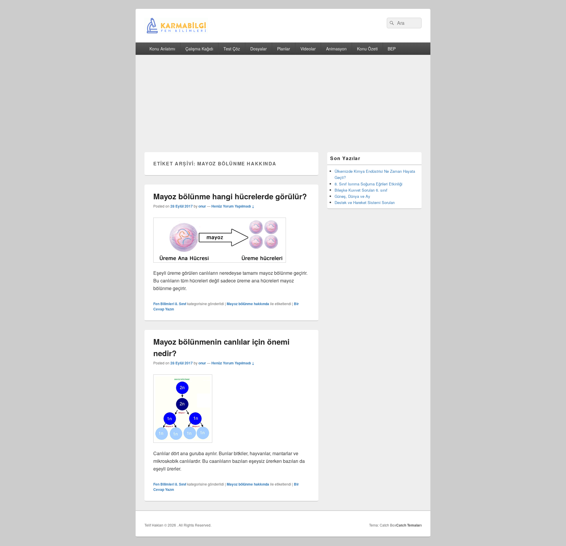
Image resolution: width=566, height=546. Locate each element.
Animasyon (336, 49)
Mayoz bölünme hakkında (248, 303)
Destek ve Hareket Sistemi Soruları (365, 202)
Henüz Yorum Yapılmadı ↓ (232, 206)
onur (202, 206)
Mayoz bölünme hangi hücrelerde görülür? (230, 196)
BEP (392, 49)
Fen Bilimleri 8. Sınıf (169, 303)
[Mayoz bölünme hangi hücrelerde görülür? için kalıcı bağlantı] (219, 265)
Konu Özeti (367, 49)
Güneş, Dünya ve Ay (352, 196)
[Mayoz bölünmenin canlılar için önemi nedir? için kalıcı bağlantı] (182, 445)
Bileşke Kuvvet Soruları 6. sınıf (361, 190)
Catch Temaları (409, 525)
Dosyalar (258, 49)
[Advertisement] (283, 99)
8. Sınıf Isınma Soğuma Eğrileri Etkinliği (368, 184)
